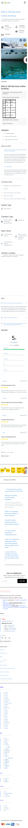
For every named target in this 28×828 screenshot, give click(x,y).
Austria (6, 712)
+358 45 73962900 (12, 628)
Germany (6, 704)
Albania (6, 719)
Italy (6, 709)
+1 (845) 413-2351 (11, 625)
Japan (6, 738)
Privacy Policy (3, 665)
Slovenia (6, 723)
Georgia (6, 725)
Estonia (6, 716)
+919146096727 (10, 626)
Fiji (5, 791)
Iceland (6, 697)
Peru (5, 810)
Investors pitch (3, 653)
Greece (6, 717)
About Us (2, 649)
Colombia (7, 808)
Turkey (6, 726)
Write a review (5, 456)
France (6, 706)
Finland (6, 692)
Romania (6, 713)
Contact (5, 660)
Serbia (6, 715)
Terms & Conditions (4, 672)
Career (1, 661)
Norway (6, 695)
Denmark (6, 698)
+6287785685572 (13, 629)
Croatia (6, 710)
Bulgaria (6, 720)
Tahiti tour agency (4, 675)
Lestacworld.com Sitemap (6, 678)
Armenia (6, 728)
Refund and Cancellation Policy (7, 668)
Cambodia (7, 740)
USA (6, 805)
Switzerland (7, 700)
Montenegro (7, 722)
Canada (6, 807)
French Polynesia (8, 793)
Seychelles (7, 778)
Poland (6, 701)
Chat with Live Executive (10, 631)
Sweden (6, 694)
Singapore (7, 762)
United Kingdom (8, 703)
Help (1, 656)
